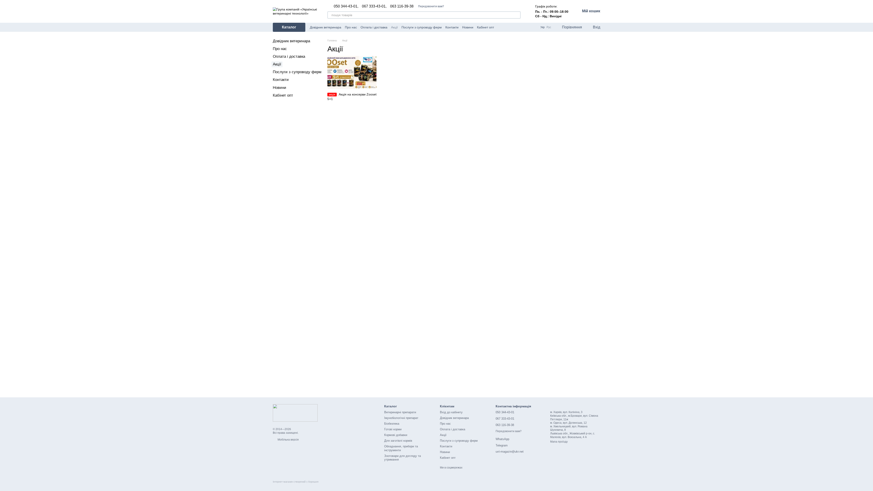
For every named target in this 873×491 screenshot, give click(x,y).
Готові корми (392, 429)
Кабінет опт (485, 27)
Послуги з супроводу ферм (421, 27)
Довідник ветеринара (325, 27)
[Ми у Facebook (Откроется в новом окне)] (500, 27)
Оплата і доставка (374, 27)
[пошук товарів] (517, 15)
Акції (394, 27)
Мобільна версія (288, 439)
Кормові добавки (395, 435)
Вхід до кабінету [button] (451, 412)
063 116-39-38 (402, 6)
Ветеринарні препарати (400, 412)
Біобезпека (391, 423)
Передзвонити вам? (431, 6)
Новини (467, 27)
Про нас (351, 27)
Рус (549, 27)
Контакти (452, 27)
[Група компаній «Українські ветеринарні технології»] (295, 412)
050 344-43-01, (346, 6)
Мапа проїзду (559, 441)
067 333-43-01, (374, 6)
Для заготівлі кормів (398, 440)
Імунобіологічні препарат (401, 418)
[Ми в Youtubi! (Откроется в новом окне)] (506, 27)
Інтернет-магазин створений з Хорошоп (296, 481)
